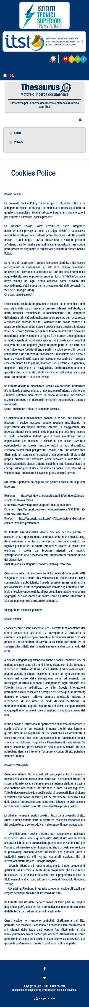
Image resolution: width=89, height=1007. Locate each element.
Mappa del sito (46, 998)
